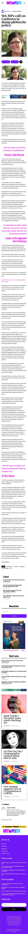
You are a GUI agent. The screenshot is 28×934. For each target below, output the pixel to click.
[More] (20, 61)
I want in (14, 616)
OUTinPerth (8, 11)
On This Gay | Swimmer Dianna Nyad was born (13, 891)
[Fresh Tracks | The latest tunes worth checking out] (14, 704)
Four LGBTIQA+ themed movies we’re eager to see (13, 596)
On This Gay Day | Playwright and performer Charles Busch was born (13, 894)
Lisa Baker (22, 566)
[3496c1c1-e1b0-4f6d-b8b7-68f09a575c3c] (14, 690)
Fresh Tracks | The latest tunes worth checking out (14, 580)
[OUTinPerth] (3, 11)
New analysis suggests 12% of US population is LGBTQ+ (12, 591)
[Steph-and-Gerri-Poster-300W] (14, 636)
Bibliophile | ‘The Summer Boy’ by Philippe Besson (13, 887)
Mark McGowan (5, 568)
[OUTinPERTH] (14, 3)
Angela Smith (11, 807)
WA (11, 568)
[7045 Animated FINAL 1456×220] (14, 97)
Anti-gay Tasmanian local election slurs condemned (12, 884)
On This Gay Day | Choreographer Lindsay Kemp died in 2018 (12, 585)
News (4, 53)
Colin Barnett (9, 566)
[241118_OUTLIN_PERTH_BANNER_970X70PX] (14, 827)
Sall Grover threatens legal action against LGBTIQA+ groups (13, 682)
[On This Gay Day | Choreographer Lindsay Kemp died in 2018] (14, 739)
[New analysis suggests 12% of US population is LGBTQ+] (14, 774)
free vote (16, 566)
